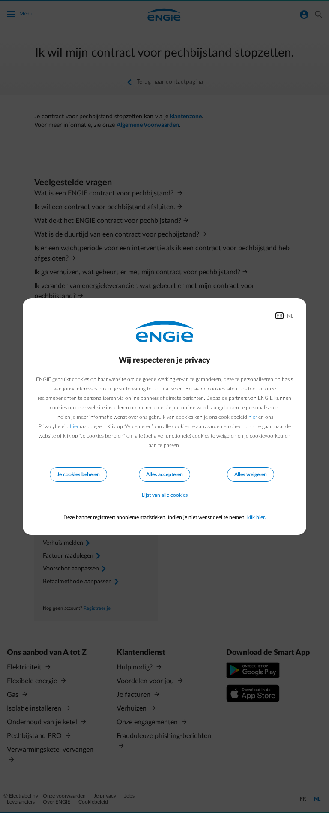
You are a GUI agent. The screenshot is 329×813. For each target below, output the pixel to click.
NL (290, 315)
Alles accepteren (164, 474)
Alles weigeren (250, 474)
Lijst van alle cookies (165, 495)
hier (252, 417)
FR (279, 315)
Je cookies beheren (78, 474)
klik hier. (256, 517)
